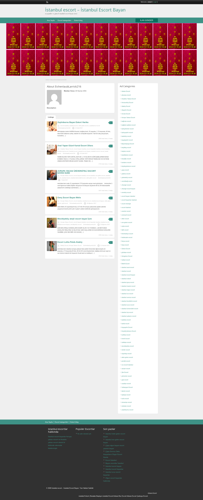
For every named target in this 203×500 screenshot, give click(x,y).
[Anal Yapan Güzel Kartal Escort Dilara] (52, 154)
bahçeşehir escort (127, 132)
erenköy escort (126, 192)
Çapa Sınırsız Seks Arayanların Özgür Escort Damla (112, 454)
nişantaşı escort (126, 353)
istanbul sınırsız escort (97, 151)
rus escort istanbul (127, 365)
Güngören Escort (126, 256)
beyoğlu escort (126, 159)
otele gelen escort (83, 125)
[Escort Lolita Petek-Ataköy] (52, 250)
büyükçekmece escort (128, 166)
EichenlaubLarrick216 (64, 128)
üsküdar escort (126, 406)
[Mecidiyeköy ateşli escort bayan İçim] (52, 227)
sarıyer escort (125, 368)
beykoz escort (125, 151)
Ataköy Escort (64, 245)
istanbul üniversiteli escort (78, 178)
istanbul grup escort (127, 282)
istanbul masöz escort (128, 286)
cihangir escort (126, 185)
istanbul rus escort (127, 293)
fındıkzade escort (126, 237)
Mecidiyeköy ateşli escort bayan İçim (74, 219)
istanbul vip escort (127, 312)
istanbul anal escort (62, 151)
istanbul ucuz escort (127, 305)
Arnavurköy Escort (127, 102)
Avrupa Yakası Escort (66, 175)
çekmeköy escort (126, 177)
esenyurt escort (126, 215)
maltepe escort (126, 342)
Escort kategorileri (64, 20)
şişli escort (65, 203)
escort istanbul (64, 125)
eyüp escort (125, 226)
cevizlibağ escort (126, 181)
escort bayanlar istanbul (94, 149)
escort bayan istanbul (80, 149)
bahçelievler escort (127, 129)
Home (47, 79)
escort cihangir (126, 204)
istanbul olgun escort (128, 290)
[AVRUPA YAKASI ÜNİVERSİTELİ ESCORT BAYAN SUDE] (52, 179)
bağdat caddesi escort (128, 125)
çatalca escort (125, 174)
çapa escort (125, 170)
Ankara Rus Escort (119, 496)
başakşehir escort (127, 140)
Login (155, 2)
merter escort (125, 350)
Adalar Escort (125, 91)
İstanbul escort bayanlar (114, 469)
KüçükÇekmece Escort (128, 331)
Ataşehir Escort (126, 110)
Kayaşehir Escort (126, 327)
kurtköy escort (125, 335)
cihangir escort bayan (128, 189)
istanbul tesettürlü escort (129, 301)
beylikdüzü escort (127, 155)
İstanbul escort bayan (113, 466)
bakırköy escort (126, 136)
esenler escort (126, 211)
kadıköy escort (126, 320)
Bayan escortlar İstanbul (114, 463)
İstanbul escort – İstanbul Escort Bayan (85, 10)
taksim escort (125, 391)
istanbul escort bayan (84, 151)
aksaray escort (126, 95)
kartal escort (125, 323)
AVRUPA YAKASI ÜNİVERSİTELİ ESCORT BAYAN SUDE (76, 172)
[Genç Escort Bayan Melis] (52, 206)
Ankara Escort (131, 496)
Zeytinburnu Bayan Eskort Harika (72, 122)
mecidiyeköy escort (76, 224)
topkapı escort (125, 395)
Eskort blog (78, 20)
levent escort (125, 338)
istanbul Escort (108, 496)
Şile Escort (124, 372)
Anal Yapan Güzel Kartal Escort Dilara (75, 145)
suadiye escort (126, 383)
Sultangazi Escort (127, 387)
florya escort (125, 241)
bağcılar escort (126, 121)
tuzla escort (125, 398)
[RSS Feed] (47, 2)
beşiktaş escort (126, 147)
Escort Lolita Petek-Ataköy (69, 242)
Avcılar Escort (125, 114)
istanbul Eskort (84, 496)
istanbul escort (73, 125)
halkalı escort (125, 260)
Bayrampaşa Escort (127, 144)
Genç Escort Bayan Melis (69, 197)
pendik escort (125, 361)
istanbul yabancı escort (128, 316)
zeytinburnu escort (94, 125)
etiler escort (125, 219)
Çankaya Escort (142, 496)
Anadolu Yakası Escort (66, 149)
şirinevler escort (126, 376)
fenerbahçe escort (127, 234)
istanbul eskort (66, 178)
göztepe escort (126, 252)
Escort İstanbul (111, 460)
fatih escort (124, 230)
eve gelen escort (100, 175)
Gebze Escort (125, 249)
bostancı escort (126, 162)
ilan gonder (146, 20)
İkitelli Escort (125, 264)
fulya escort (125, 245)
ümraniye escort (126, 402)
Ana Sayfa (51, 20)
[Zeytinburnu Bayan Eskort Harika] (52, 131)
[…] (65, 136)
